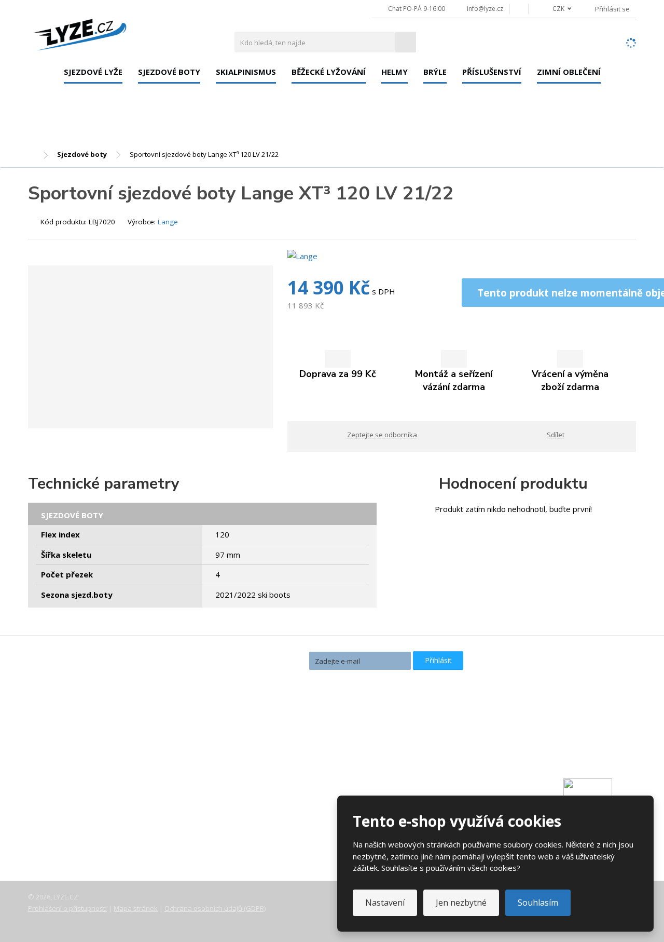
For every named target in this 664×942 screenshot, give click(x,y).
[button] (556, 8)
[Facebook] (519, 8)
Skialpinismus (246, 71)
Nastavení (385, 902)
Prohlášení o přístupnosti (67, 908)
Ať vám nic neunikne (258, 660)
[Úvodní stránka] (80, 32)
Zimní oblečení (569, 71)
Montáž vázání (267, 747)
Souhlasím (538, 902)
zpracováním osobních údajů (353, 679)
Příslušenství (491, 71)
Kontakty (53, 783)
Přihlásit (438, 660)
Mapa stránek (136, 908)
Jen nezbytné (461, 902)
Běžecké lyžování (329, 71)
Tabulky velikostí (66, 827)
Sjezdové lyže (93, 71)
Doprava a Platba (68, 797)
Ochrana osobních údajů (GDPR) (215, 908)
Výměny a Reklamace (74, 812)
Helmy (394, 71)
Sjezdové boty (169, 71)
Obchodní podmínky (72, 841)
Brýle (435, 71)
